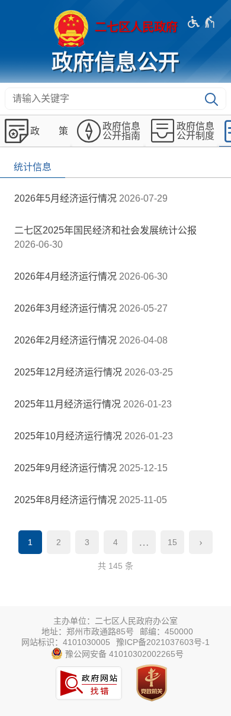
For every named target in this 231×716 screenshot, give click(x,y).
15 (172, 542)
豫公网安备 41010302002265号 (123, 654)
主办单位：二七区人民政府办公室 (115, 621)
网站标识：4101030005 (65, 642)
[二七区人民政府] (115, 28)
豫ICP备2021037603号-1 (163, 642)
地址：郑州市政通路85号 (87, 631)
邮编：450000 (166, 631)
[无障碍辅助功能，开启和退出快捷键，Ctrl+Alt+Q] (202, 22)
